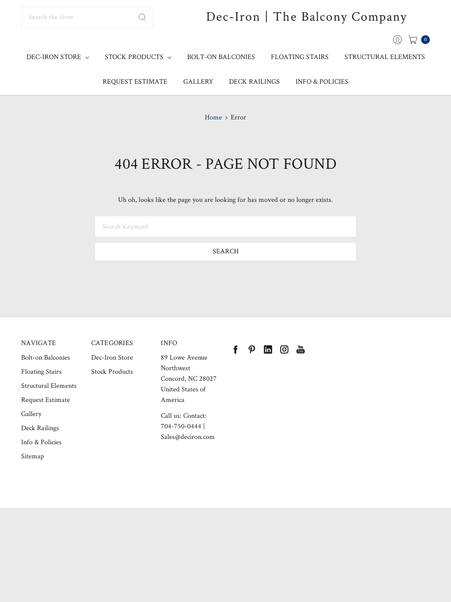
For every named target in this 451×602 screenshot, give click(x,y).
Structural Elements (384, 57)
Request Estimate (135, 81)
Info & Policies (322, 81)
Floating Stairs (300, 57)
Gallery (198, 81)
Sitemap (32, 456)
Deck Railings (254, 81)
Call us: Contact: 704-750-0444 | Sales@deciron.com (188, 426)
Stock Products (135, 57)
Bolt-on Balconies (221, 57)
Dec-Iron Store (54, 57)
